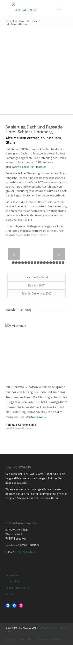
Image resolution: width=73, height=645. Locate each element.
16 (57, 263)
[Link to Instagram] (53, 635)
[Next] (59, 254)
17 (60, 263)
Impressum (12, 575)
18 (63, 263)
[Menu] (60, 8)
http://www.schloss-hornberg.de (25, 167)
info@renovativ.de (25, 552)
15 (54, 263)
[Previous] (14, 254)
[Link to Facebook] (59, 635)
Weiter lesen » (36, 417)
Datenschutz (12, 581)
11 (42, 263)
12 (45, 263)
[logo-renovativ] (36, 8)
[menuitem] (60, 8)
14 (51, 263)
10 (39, 263)
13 (48, 263)
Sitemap (10, 594)
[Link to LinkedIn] (65, 635)
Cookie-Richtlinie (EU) (17, 588)
